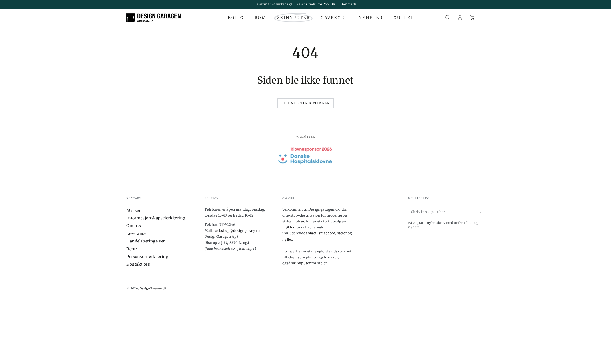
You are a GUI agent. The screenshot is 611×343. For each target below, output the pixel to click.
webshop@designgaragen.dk (239, 230)
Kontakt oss (138, 264)
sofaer (311, 233)
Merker (133, 210)
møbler (298, 221)
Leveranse (136, 233)
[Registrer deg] (482, 212)
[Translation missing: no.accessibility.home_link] (153, 17)
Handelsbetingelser (145, 241)
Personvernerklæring (147, 256)
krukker (331, 257)
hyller (287, 239)
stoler (342, 233)
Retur (131, 249)
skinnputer (301, 263)
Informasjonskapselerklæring (155, 218)
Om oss (133, 225)
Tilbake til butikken (305, 103)
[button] (447, 17)
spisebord (326, 233)
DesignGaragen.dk (153, 288)
